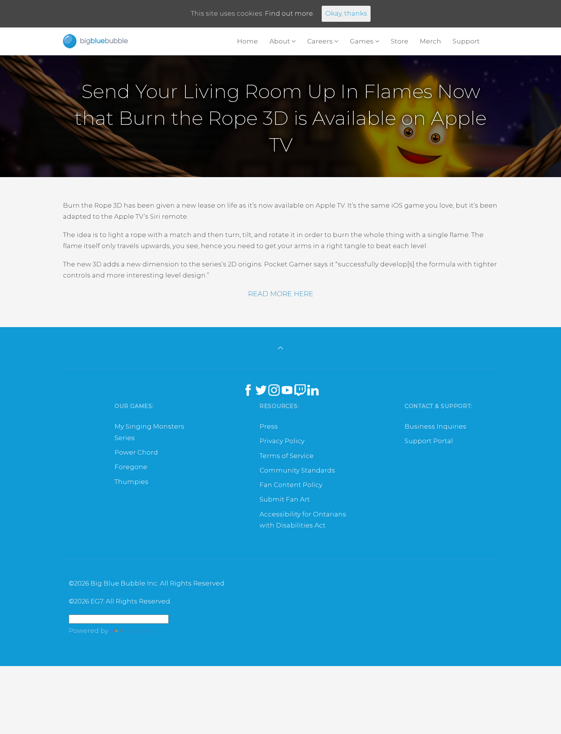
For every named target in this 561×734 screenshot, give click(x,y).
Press (269, 426)
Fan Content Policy (291, 485)
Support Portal (429, 441)
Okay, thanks (346, 13)
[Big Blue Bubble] (95, 41)
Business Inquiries (435, 426)
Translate (139, 630)
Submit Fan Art (285, 499)
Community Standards (297, 470)
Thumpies (131, 482)
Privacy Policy (282, 441)
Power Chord (136, 452)
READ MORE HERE (280, 294)
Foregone (130, 467)
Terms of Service (287, 456)
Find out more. (289, 13)
